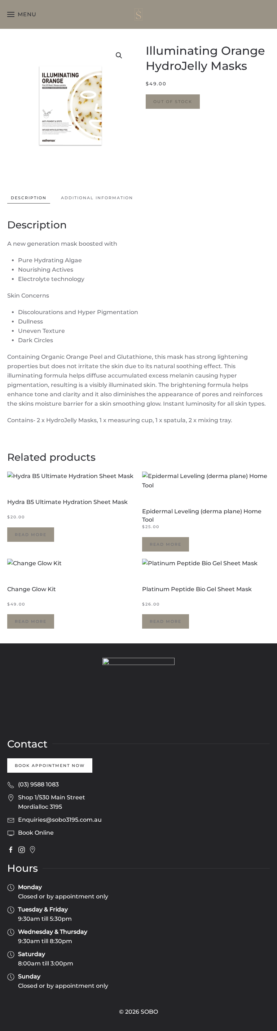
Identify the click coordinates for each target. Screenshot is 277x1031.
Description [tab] (29, 197)
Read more (31, 534)
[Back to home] (138, 14)
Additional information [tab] (97, 197)
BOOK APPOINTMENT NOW (50, 765)
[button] (21, 14)
